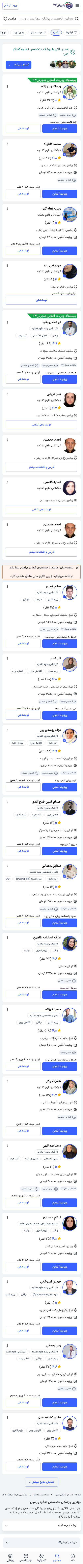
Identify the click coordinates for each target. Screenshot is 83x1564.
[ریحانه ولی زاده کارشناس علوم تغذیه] (69, 92)
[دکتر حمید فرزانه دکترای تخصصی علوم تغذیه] (69, 1015)
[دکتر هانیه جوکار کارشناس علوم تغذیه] (69, 1087)
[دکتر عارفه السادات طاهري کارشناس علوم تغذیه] (69, 943)
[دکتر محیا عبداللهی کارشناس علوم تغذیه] (69, 1151)
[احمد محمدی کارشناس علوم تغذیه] (69, 445)
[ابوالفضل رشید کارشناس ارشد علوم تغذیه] (69, 328)
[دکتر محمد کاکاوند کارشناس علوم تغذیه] (69, 150)
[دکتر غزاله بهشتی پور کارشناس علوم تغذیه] (69, 736)
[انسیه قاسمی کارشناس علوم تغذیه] (69, 488)
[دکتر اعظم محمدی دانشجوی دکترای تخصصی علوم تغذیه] (69, 1223)
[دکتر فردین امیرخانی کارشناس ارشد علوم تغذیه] (69, 1287)
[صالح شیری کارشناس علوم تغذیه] (69, 592)
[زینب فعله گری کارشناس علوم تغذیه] (69, 214)
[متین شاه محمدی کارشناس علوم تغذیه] (69, 1423)
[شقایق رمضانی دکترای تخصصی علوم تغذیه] (69, 871)
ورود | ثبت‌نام (10, 5)
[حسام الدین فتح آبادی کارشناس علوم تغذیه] (69, 807)
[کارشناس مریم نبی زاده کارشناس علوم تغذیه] (69, 271)
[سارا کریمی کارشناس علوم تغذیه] (69, 400)
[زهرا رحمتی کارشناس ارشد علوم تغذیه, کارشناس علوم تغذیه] (69, 1351)
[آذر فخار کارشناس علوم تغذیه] (69, 664)
